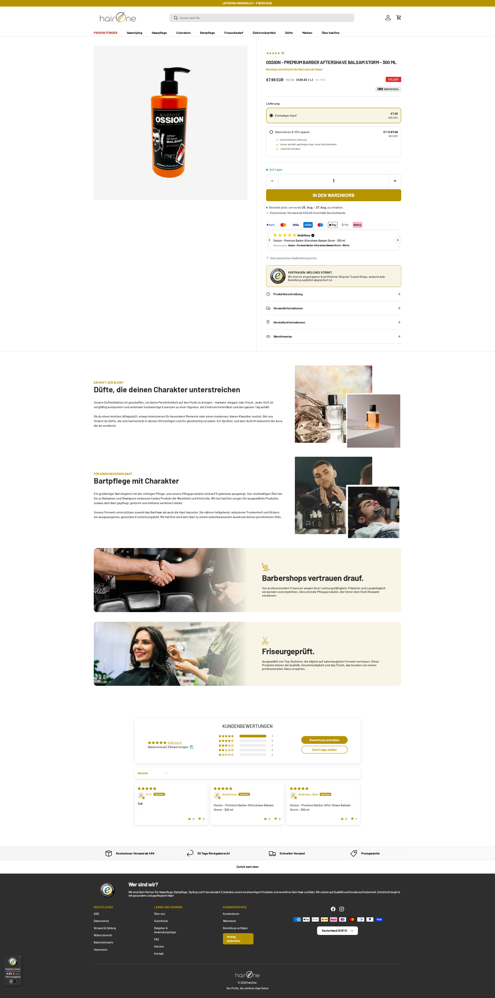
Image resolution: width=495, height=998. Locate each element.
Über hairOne (331, 32)
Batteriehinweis (103, 942)
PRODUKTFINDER (105, 32)
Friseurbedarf (233, 32)
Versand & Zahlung (105, 928)
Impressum (101, 949)
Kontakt (159, 953)
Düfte (289, 32)
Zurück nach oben (247, 866)
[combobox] (261, 18)
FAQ (156, 939)
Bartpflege (207, 32)
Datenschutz (101, 921)
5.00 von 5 (174, 742)
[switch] (13, 981)
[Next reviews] (397, 240)
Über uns (159, 913)
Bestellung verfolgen (235, 928)
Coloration (183, 32)
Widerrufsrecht (103, 935)
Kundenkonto (231, 913)
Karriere (159, 946)
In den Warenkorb (333, 195)
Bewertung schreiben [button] (324, 740)
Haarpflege (159, 32)
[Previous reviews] (269, 240)
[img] (147, 788)
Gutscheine (161, 921)
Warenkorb (229, 921)
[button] (399, 17)
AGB (96, 913)
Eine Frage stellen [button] (324, 749)
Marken (307, 32)
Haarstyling (134, 32)
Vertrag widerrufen (233, 938)
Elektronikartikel (264, 32)
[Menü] (19, 957)
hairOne (252, 982)
